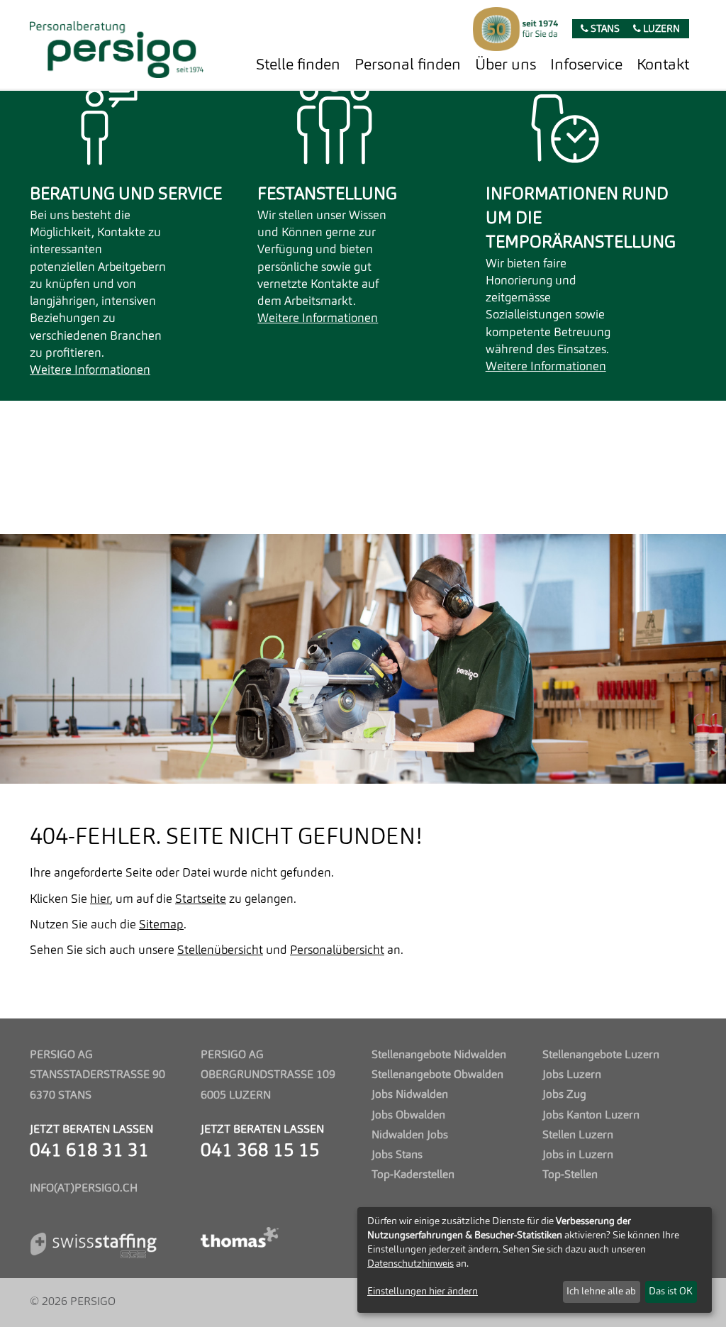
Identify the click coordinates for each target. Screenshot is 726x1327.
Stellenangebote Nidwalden (439, 1055)
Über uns (505, 65)
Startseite (200, 900)
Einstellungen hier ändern (422, 1292)
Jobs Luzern (571, 1075)
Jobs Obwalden (408, 1115)
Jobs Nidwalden (410, 1095)
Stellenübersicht (220, 951)
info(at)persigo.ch (84, 1188)
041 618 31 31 (89, 1151)
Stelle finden (298, 65)
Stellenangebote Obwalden (437, 1075)
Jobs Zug (564, 1095)
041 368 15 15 (260, 1151)
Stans (604, 29)
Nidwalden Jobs (410, 1135)
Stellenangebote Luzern (600, 1055)
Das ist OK (671, 1292)
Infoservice (586, 65)
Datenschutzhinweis (410, 1264)
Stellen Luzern (577, 1135)
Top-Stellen (570, 1175)
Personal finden (407, 65)
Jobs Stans (397, 1155)
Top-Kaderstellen (413, 1175)
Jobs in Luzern (577, 1155)
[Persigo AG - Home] (116, 46)
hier (100, 900)
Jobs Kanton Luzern (591, 1115)
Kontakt (663, 65)
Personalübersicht (337, 951)
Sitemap (161, 925)
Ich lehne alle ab (601, 1292)
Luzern (660, 29)
